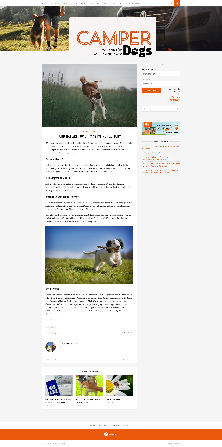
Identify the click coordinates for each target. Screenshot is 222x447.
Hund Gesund (89, 132)
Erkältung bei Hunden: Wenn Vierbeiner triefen (159, 153)
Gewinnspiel (117, 3)
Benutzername (148, 69)
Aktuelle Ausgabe (134, 3)
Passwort (146, 79)
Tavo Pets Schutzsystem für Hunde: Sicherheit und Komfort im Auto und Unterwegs (161, 164)
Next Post (127, 360)
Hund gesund (102, 3)
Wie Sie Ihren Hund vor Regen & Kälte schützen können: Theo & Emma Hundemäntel (160, 171)
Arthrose (51, 327)
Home (44, 3)
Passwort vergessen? (175, 98)
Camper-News (87, 3)
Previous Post (52, 360)
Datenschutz (94, 425)
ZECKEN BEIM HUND (113, 399)
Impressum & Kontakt (120, 425)
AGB (105, 425)
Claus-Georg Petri (54, 333)
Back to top (173, 443)
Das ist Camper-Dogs (59, 3)
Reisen (74, 3)
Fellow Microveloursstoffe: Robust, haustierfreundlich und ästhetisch (155, 158)
